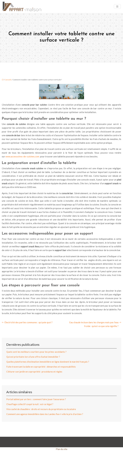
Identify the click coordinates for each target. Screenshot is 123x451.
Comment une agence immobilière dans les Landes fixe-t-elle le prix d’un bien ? (44, 414)
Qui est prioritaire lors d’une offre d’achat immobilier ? (33, 356)
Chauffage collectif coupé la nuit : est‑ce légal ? (29, 404)
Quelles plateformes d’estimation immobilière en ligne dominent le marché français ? (47, 361)
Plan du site (61, 449)
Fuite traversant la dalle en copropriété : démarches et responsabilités (41, 366)
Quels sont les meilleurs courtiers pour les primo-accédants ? (36, 351)
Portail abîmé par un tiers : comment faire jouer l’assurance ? (36, 399)
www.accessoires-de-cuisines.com (22, 156)
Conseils (8, 80)
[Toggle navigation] (117, 6)
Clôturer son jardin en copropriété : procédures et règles (34, 371)
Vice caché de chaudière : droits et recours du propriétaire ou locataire (41, 409)
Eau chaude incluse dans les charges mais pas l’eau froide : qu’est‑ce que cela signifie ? (93, 324)
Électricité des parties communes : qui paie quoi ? (28, 322)
